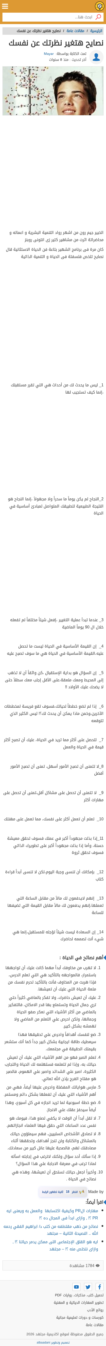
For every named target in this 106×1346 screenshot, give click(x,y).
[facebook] (100, 1287)
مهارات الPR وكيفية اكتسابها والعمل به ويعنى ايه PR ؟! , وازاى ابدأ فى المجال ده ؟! (52, 1214)
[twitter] (88, 1287)
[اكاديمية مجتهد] (100, 6)
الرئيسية (96, 31)
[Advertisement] (53, 173)
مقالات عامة (95, 1325)
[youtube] (76, 1287)
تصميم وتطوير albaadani (53, 1342)
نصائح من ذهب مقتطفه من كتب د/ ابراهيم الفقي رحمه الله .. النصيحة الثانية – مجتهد (50, 1230)
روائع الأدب (95, 1310)
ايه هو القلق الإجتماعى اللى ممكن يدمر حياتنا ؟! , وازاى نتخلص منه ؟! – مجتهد (55, 1245)
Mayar (49, 53)
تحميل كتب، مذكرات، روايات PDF (79, 1295)
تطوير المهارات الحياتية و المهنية (79, 1303)
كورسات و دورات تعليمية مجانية (80, 1317)
